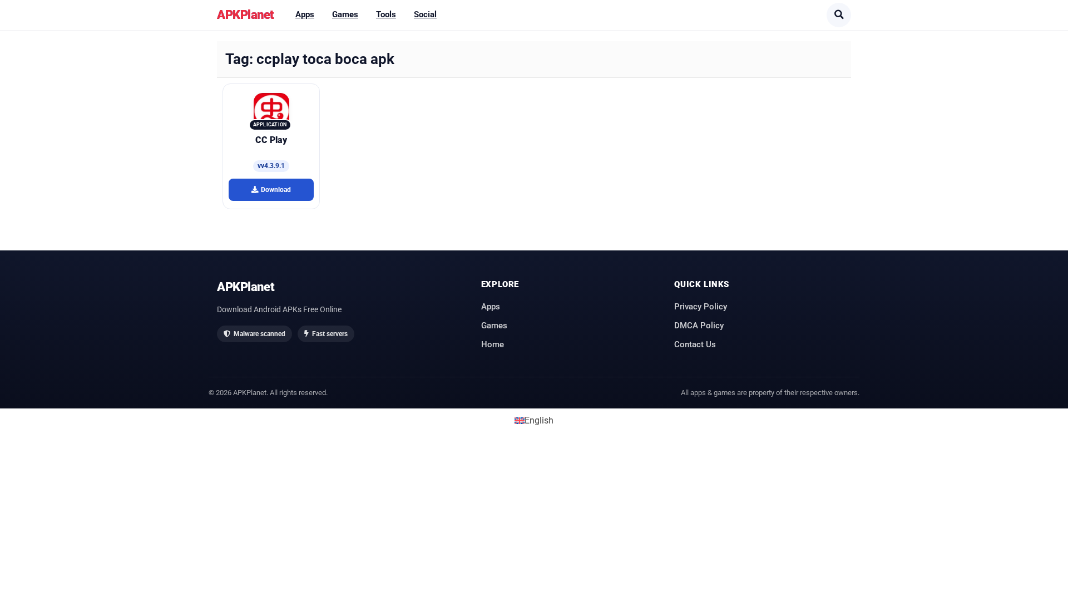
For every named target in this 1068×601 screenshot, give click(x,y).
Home (492, 344)
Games (345, 14)
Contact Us (695, 344)
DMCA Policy (699, 326)
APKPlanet (245, 14)
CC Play (271, 140)
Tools (386, 14)
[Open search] (839, 15)
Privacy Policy (700, 307)
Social (425, 14)
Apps (304, 14)
